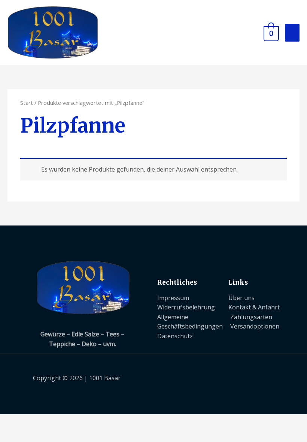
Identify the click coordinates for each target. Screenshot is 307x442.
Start (26, 102)
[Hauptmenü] (292, 33)
